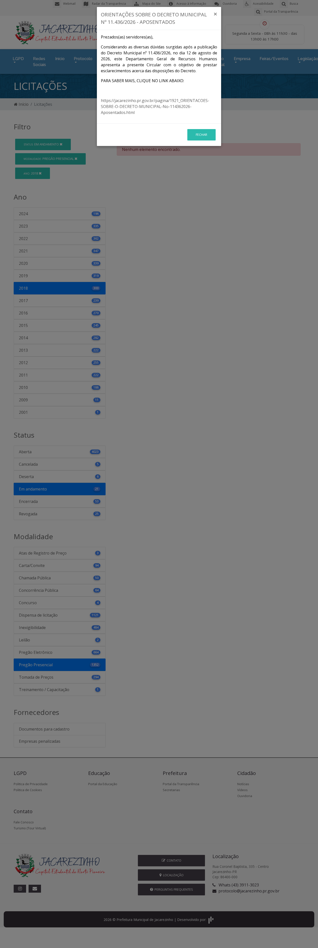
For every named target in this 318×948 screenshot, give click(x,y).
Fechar (201, 134)
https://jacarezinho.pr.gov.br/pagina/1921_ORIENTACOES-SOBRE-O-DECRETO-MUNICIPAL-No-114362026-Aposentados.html (155, 106)
